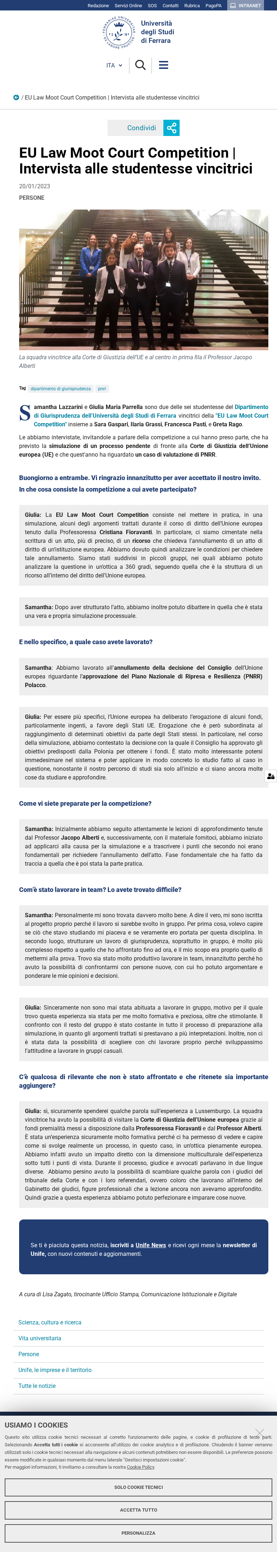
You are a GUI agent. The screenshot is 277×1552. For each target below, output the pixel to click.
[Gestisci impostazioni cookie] (270, 776)
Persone (16, 99)
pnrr (102, 388)
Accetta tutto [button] (138, 1510)
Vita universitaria (39, 1338)
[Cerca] (140, 65)
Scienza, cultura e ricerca (50, 1322)
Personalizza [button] (138, 1533)
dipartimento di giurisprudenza (61, 388)
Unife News (151, 1245)
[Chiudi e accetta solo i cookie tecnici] (259, 1433)
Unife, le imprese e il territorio (55, 1370)
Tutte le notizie (37, 1385)
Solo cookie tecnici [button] (138, 1487)
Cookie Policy (140, 1467)
